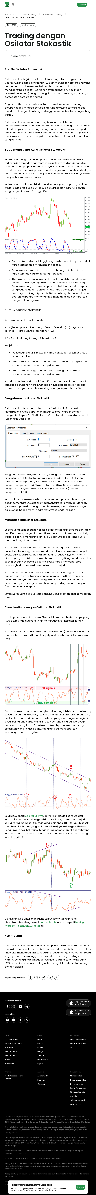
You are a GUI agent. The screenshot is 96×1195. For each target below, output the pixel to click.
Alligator (35, 925)
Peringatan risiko (12, 1163)
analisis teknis (48, 922)
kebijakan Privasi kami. (50, 1190)
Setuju (80, 1187)
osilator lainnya (34, 816)
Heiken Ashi (22, 925)
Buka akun (82, 5)
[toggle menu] (90, 4)
